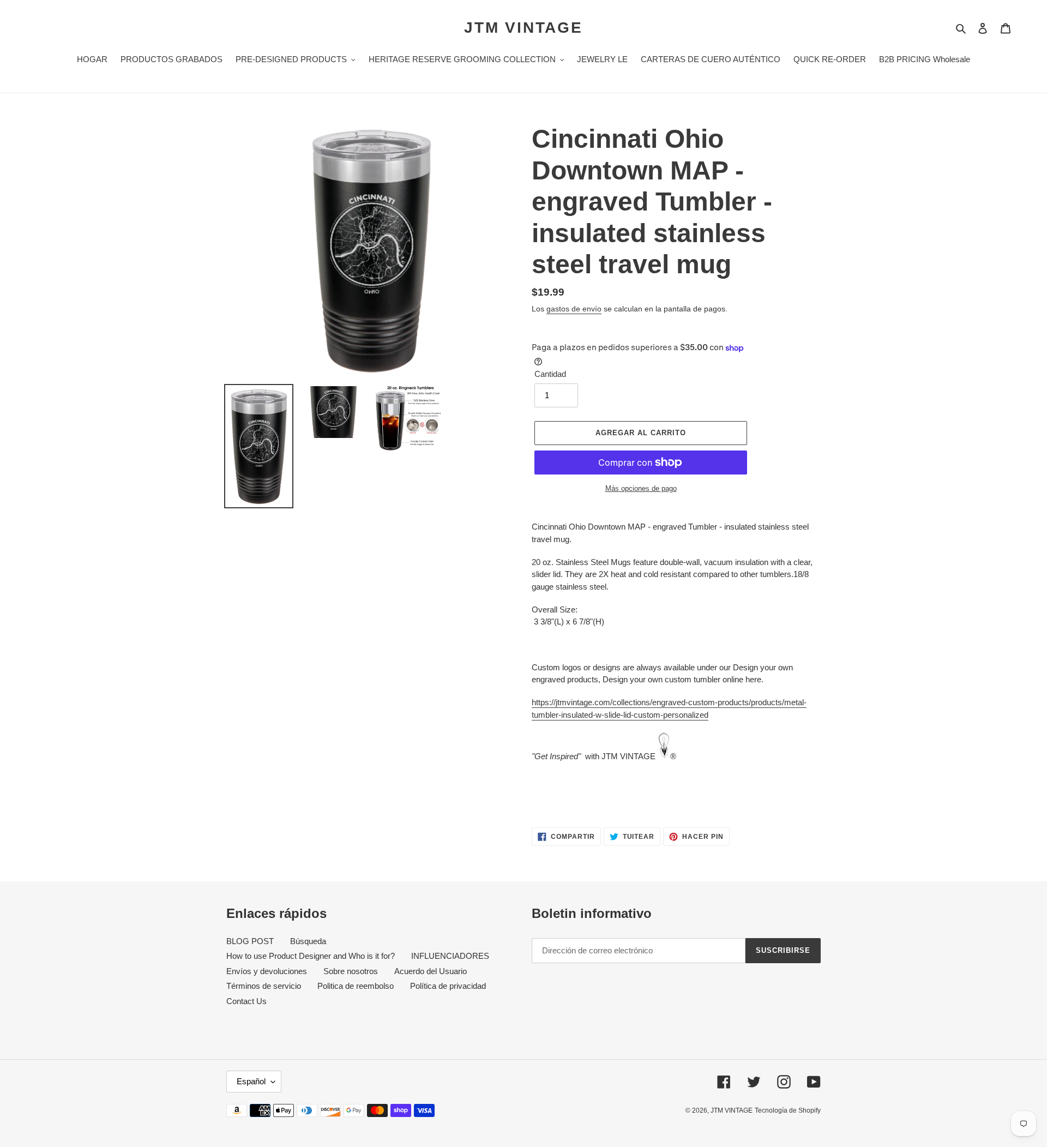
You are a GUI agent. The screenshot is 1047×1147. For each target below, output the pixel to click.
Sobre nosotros (350, 971)
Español (251, 1081)
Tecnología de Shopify (788, 1110)
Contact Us (246, 1001)
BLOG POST (250, 941)
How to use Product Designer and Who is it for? (310, 955)
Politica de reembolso (355, 985)
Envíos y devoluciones (266, 971)
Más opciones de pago (641, 488)
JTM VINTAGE (523, 27)
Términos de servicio (263, 985)
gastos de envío (573, 308)
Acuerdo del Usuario (430, 971)
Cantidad (550, 374)
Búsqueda (308, 941)
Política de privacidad (448, 985)
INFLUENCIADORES (450, 955)
